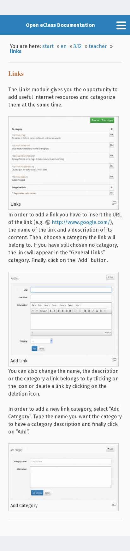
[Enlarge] (114, 203)
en (64, 46)
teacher (98, 46)
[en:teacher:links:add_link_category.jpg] (63, 499)
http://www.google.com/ (81, 222)
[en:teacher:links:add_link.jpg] (63, 354)
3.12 (78, 46)
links (15, 51)
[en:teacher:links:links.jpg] (63, 198)
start (48, 46)
